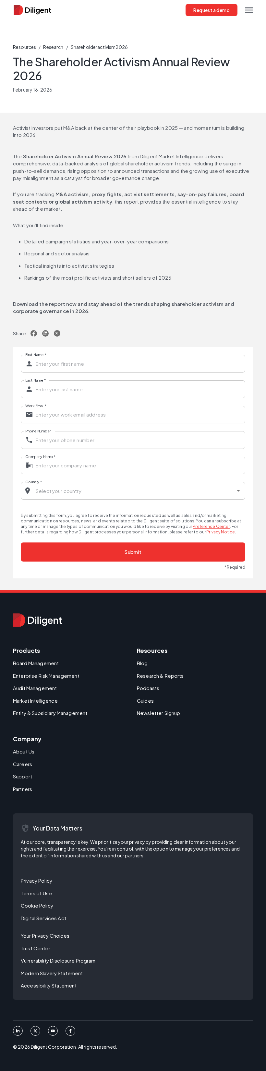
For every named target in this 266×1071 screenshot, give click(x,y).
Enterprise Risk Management (46, 676)
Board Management (36, 663)
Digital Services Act (43, 918)
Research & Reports (160, 676)
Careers (22, 764)
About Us (23, 751)
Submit (133, 552)
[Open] (238, 490)
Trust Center (35, 948)
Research (53, 47)
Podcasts (148, 688)
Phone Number (38, 431)
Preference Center (211, 526)
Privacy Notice (220, 532)
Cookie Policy (37, 905)
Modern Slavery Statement (52, 973)
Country (33, 481)
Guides (145, 700)
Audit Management (35, 688)
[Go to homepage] (37, 620)
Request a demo (211, 10)
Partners (22, 789)
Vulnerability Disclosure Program (58, 960)
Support (22, 776)
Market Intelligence (35, 700)
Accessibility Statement (49, 985)
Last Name (35, 380)
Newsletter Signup (158, 713)
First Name (35, 354)
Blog (142, 663)
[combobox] (133, 491)
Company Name (40, 456)
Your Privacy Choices (45, 935)
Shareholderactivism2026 (99, 47)
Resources (24, 47)
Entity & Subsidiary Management (50, 713)
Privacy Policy (36, 880)
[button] (249, 10)
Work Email (36, 405)
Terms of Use (36, 893)
